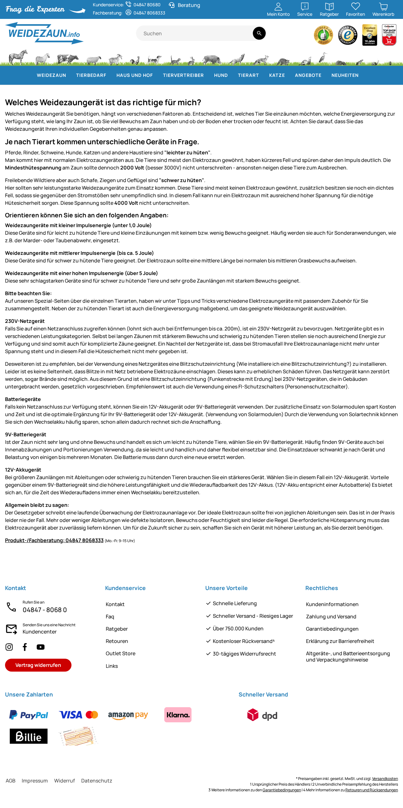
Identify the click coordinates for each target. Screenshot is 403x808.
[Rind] (67, 56)
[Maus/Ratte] (359, 56)
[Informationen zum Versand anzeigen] (262, 714)
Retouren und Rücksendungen (371, 790)
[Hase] (191, 56)
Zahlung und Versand (331, 616)
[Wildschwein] (212, 56)
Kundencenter (40, 631)
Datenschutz (96, 780)
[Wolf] (237, 56)
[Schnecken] (375, 56)
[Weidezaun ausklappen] (70, 75)
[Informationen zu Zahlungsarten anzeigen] (118, 725)
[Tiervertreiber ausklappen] (208, 75)
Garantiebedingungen (332, 628)
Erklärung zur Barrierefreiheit (340, 641)
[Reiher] (323, 56)
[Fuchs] (260, 56)
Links (112, 665)
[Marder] (304, 56)
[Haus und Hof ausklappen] (157, 75)
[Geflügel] (134, 56)
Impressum (35, 780)
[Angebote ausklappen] (325, 75)
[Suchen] (259, 33)
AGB (10, 780)
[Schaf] (94, 56)
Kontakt (115, 604)
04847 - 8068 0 (45, 609)
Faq (110, 616)
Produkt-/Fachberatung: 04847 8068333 (54, 540)
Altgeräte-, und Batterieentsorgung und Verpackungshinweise (348, 656)
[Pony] (42, 56)
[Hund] (154, 56)
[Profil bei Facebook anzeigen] (25, 647)
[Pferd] (18, 56)
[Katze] (174, 56)
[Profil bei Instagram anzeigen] (9, 647)
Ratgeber (117, 628)
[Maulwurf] (341, 56)
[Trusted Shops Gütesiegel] (348, 36)
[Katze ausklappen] (288, 75)
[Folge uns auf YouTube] (41, 647)
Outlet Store (120, 653)
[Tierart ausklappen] (263, 75)
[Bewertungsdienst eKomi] (323, 36)
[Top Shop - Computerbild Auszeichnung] (389, 36)
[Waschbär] (283, 56)
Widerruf (64, 780)
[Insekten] (390, 56)
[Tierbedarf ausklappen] (110, 75)
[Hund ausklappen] (232, 75)
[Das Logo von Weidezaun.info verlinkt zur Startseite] (70, 33)
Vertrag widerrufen (38, 665)
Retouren (117, 641)
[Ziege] (115, 56)
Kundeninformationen (332, 604)
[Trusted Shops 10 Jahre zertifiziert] (369, 36)
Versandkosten (385, 778)
